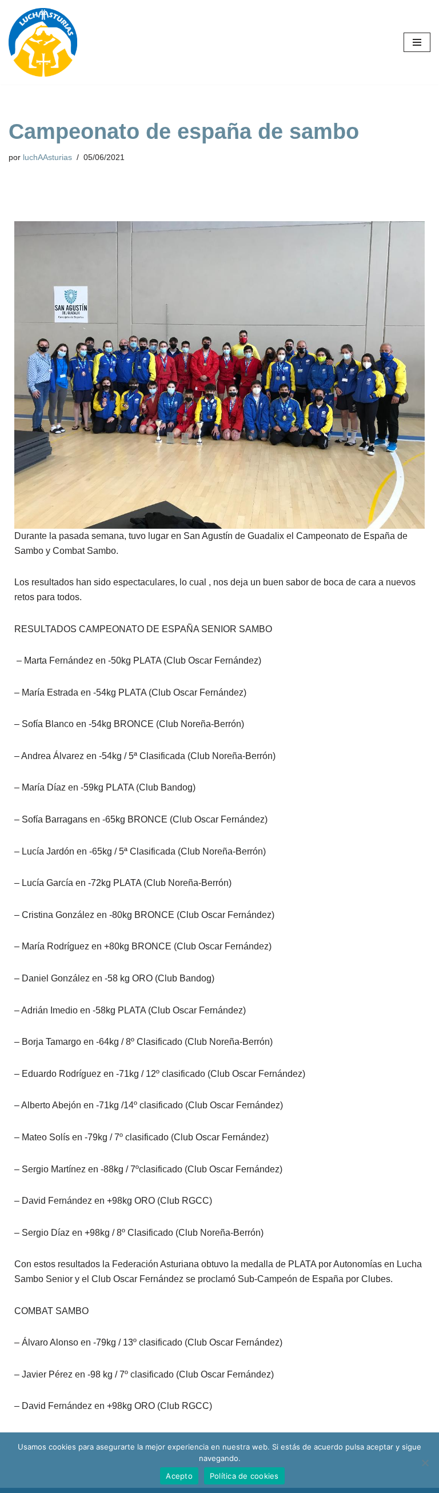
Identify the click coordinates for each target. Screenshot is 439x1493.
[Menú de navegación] (417, 42)
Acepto (179, 1475)
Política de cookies (244, 1475)
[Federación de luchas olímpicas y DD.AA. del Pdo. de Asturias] (43, 42)
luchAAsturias (47, 157)
